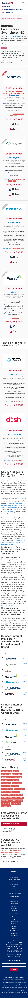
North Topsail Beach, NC (8, 794)
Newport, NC (16, 791)
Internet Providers (6, 18)
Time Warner (14, 931)
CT (17, 942)
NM (17, 948)
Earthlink (14, 933)
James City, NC (6, 786)
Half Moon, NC (5, 780)
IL (9, 944)
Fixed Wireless (14, 935)
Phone (3, 542)
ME (8, 946)
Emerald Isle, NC (17, 777)
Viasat (14, 292)
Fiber (23, 540)
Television (8, 542)
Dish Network (14, 434)
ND (9, 948)
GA (21, 942)
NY (21, 948)
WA (14, 952)
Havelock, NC (14, 780)
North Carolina (17, 18)
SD (17, 950)
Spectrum (15, 95)
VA (9, 952)
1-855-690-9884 (9, 12)
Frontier (14, 928)
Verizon (14, 882)
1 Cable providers (6, 852)
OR (11, 950)
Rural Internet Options (14, 954)
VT (11, 952)
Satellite (3, 544)
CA (12, 942)
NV (19, 948)
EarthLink (4, 505)
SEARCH (14, 969)
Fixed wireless (19, 542)
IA (6, 944)
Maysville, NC (15, 786)
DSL (13, 542)
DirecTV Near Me (14, 913)
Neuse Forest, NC (6, 791)
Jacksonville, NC (17, 783)
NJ (15, 948)
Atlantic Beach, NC (6, 771)
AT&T (14, 887)
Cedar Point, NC (6, 806)
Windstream (14, 921)
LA (16, 944)
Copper (11, 544)
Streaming (14, 911)
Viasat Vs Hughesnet (14, 956)
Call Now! (7, 6)
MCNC (21, 505)
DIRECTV (14, 374)
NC (6, 948)
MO (15, 946)
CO (14, 942)
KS (13, 944)
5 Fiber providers (17, 850)
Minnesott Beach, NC (7, 789)
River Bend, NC (6, 803)
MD (21, 944)
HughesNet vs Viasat (14, 880)
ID (8, 944)
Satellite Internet (14, 897)
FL (19, 942)
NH (13, 948)
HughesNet (14, 222)
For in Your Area (13, 9)
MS (17, 946)
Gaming (14, 889)
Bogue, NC (16, 771)
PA (13, 950)
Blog (14, 875)
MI (10, 946)
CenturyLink (14, 157)
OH (7, 950)
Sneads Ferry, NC (15, 803)
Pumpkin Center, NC (17, 800)
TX (21, 950)
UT (7, 952)
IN (11, 944)
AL (7, 942)
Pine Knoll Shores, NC (7, 797)
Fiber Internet (14, 901)
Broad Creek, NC (16, 774)
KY (14, 944)
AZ (10, 942)
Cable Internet (14, 904)
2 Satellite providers (15, 852)
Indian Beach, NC (6, 783)
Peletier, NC (19, 794)
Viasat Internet (14, 877)
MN (12, 946)
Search (4, 48)
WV (18, 952)
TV (14, 919)
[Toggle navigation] (23, 3)
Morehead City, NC (19, 789)
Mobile (14, 926)
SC (15, 950)
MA (18, 944)
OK (9, 950)
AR (8, 942)
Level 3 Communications (8, 507)
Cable (20, 540)
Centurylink (14, 908)
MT (20, 946)
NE (11, 948)
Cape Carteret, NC (6, 777)
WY (21, 952)
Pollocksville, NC (6, 800)
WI (16, 952)
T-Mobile (14, 924)
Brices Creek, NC (6, 774)
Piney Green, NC (19, 797)
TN (19, 950)
